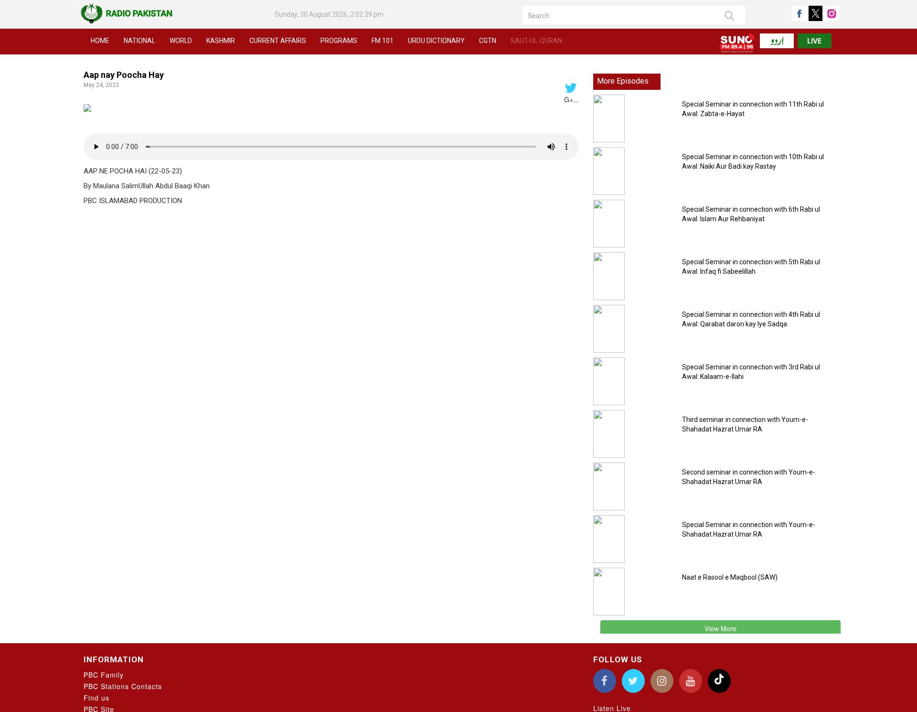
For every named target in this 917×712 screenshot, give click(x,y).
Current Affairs (277, 40)
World (181, 40)
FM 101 (383, 40)
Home (100, 40)
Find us (96, 697)
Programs (338, 40)
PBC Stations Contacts (123, 686)
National (139, 40)
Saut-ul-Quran (536, 40)
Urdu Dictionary (436, 40)
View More (720, 628)
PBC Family (104, 675)
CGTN (487, 40)
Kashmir (220, 40)
